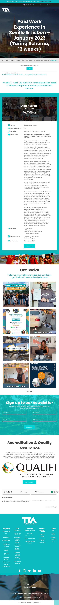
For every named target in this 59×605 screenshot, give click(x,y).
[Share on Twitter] (29, 570)
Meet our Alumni (6, 549)
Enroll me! (54, 60)
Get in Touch (53, 534)
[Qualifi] (29, 470)
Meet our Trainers (6, 554)
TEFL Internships (29, 536)
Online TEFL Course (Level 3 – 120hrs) (17, 540)
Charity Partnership (6, 536)
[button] (16, 294)
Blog (53, 542)
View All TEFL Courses (17, 534)
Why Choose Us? (6, 532)
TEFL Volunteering (30, 538)
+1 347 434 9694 (29, 587)
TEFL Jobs (7, 73)
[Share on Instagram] (24, 570)
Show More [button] (29, 391)
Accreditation (6, 540)
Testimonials (6, 562)
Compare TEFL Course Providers (6, 544)
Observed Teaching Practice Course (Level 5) (17, 556)
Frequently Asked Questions (42, 540)
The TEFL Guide (42, 535)
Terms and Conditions (25, 597)
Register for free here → (45, 1)
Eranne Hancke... (7, 497)
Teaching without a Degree (30, 542)
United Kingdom (15, 73)
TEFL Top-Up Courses (17, 562)
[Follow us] (34, 570)
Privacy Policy (36, 597)
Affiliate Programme (6, 565)
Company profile (6, 558)
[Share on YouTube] (39, 570)
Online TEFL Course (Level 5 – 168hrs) (17, 547)
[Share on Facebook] (19, 570)
